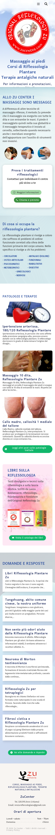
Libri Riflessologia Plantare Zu (26, 575)
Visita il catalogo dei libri (29, 537)
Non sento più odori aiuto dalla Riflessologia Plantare (26, 631)
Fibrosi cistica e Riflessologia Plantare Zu (24, 721)
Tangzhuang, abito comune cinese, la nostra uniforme (25, 602)
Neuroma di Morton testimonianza (20, 661)
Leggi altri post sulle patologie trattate (29, 449)
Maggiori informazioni (28, 192)
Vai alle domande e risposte (29, 752)
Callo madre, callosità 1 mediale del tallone (27, 424)
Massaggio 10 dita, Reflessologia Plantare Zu (22, 377)
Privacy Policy (13, 830)
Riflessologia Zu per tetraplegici (20, 691)
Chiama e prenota (29, 200)
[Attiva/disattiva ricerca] (46, 4)
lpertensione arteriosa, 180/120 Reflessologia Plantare (27, 328)
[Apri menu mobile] (38, 4)
